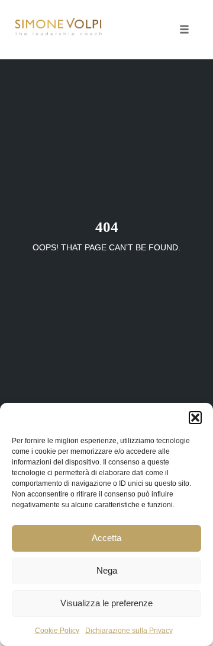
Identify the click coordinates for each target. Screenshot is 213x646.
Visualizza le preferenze (106, 603)
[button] (195, 418)
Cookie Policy (57, 630)
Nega (106, 570)
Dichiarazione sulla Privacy (129, 630)
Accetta (106, 538)
